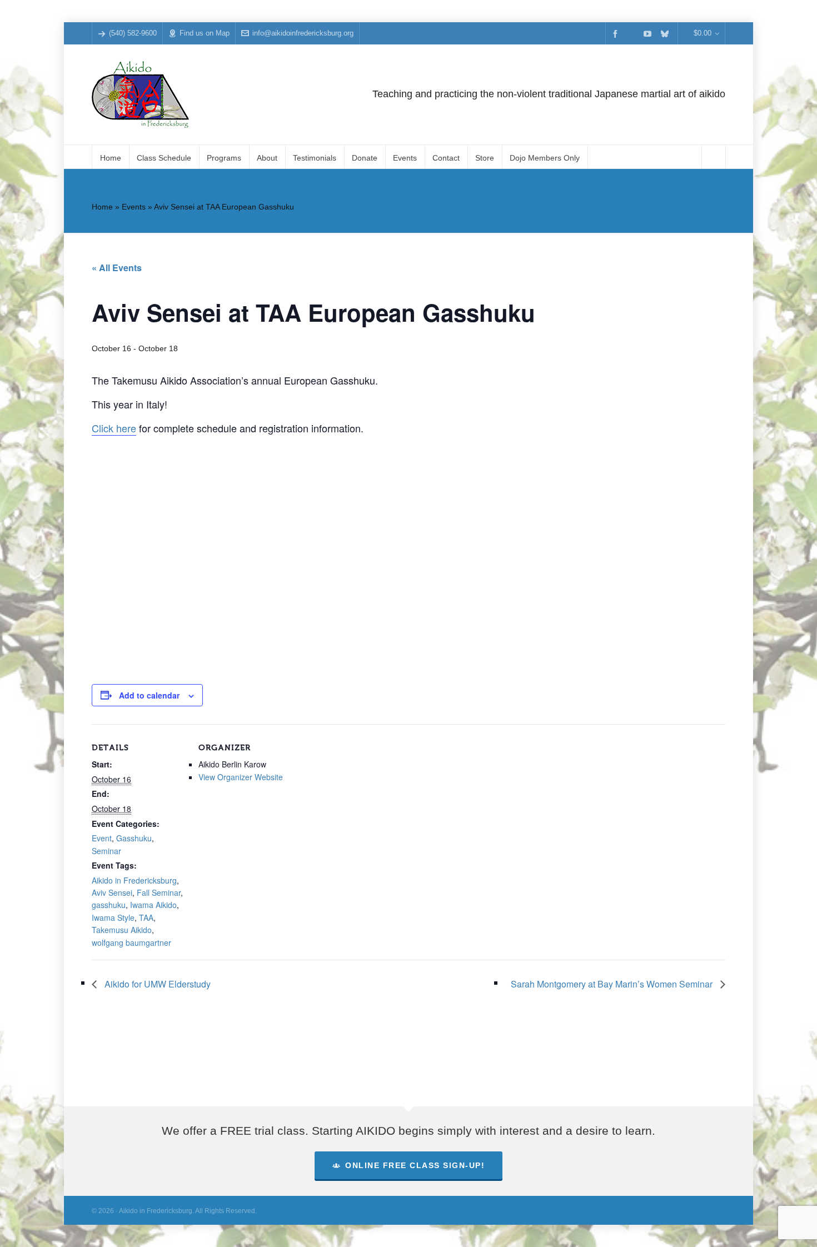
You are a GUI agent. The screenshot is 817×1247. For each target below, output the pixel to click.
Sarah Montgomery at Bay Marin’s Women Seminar (613, 983)
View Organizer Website (240, 776)
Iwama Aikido (153, 904)
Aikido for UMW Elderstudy (156, 983)
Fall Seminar (159, 892)
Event (102, 838)
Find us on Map (205, 33)
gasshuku (109, 904)
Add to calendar (149, 695)
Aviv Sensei (112, 892)
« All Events (117, 267)
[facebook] (616, 33)
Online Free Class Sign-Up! (415, 1165)
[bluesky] (666, 33)
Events (134, 206)
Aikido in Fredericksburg (134, 880)
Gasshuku (134, 838)
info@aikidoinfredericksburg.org (302, 33)
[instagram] (633, 33)
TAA (146, 917)
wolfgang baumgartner (131, 942)
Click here (114, 428)
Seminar (106, 850)
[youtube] (649, 33)
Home (102, 206)
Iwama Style (113, 917)
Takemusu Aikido (122, 929)
